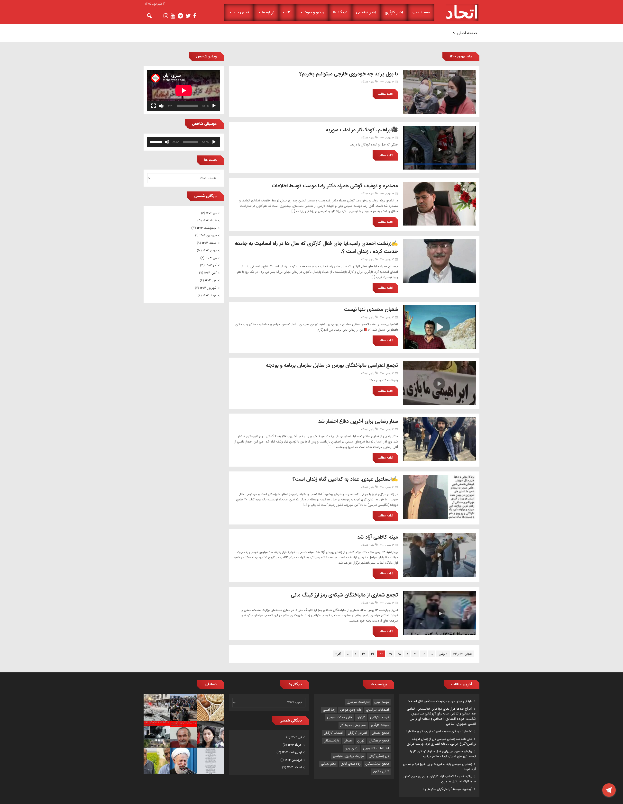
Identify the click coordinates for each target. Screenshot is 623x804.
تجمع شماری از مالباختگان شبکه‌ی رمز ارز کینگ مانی (344, 595)
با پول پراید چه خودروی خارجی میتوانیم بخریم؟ (348, 74)
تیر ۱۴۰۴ (211, 213)
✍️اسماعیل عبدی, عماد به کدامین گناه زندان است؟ (345, 479)
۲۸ (399, 653)
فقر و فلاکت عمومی (339, 717)
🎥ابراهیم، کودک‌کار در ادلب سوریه (362, 130)
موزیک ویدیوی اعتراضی (348, 756)
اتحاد (462, 12)
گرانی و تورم (381, 771)
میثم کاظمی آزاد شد (377, 537)
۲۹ (390, 653)
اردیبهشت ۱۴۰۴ (207, 227)
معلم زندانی (328, 763)
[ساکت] (161, 105)
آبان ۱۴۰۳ (210, 272)
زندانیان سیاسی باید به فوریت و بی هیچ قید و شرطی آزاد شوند (439, 766)
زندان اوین (351, 748)
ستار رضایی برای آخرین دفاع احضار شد (358, 421)
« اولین (443, 653)
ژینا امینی (329, 709)
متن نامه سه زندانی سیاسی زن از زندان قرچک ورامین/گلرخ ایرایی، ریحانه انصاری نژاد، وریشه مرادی (441, 741)
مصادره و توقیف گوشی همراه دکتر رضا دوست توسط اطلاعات (335, 186)
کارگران (361, 717)
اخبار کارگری (394, 12)
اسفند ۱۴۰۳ (209, 242)
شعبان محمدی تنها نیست (371, 309)
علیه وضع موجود (350, 709)
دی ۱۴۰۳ (211, 258)
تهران (360, 740)
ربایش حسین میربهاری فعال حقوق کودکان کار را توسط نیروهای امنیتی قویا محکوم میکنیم (443, 754)
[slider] (156, 141)
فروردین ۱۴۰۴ (208, 235)
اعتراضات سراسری (358, 702)
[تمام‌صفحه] (153, 105)
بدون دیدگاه (367, 82)
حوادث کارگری (380, 725)
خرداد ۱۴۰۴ (210, 220)
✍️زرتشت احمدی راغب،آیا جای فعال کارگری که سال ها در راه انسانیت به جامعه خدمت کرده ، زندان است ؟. (316, 247)
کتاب (287, 12)
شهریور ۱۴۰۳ (208, 287)
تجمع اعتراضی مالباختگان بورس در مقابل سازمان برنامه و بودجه (332, 365)
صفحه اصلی (421, 12)
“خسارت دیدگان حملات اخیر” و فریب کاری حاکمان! (439, 731)
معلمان (348, 740)
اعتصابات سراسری (377, 709)
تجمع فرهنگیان (379, 740)
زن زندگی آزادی (378, 756)
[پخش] (213, 105)
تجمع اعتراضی (379, 717)
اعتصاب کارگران (333, 732)
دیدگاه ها (340, 12)
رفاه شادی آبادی (350, 763)
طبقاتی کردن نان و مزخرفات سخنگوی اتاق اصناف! (440, 701)
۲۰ (415, 653)
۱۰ (423, 653)
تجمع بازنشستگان (377, 763)
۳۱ (372, 653)
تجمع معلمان (380, 732)
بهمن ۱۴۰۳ (210, 250)
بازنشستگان (331, 740)
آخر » (338, 653)
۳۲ (363, 653)
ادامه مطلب (385, 94)
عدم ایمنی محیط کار (353, 725)
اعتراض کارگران (357, 732)
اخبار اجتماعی (366, 12)
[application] (183, 90)
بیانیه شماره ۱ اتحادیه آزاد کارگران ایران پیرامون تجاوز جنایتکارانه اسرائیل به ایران (439, 779)
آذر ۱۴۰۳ (211, 265)
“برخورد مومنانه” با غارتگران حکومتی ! (447, 789)
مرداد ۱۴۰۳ (210, 295)
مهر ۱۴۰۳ (211, 280)
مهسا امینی (381, 702)
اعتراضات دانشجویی (376, 748)
